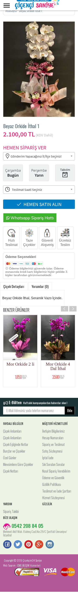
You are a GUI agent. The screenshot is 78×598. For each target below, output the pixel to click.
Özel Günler (9, 457)
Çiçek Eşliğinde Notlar (15, 444)
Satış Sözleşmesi (52, 451)
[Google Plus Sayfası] (39, 544)
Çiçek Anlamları (12, 431)
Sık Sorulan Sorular (53, 464)
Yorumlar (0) (40, 286)
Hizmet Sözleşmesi (53, 497)
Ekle (69, 410)
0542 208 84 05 (26, 525)
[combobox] (39, 156)
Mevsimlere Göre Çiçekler (18, 464)
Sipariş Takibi (11, 511)
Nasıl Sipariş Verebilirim (56, 471)
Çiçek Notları (10, 471)
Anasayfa (11, 10)
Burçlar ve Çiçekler (14, 451)
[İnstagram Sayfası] (50, 544)
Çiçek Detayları (13, 286)
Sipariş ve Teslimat (53, 444)
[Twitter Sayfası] (18, 544)
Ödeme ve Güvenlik (53, 477)
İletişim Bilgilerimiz (53, 431)
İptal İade (47, 457)
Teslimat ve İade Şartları (56, 491)
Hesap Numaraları (52, 437)
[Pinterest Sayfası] (28, 544)
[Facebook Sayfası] (7, 544)
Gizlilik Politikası (51, 484)
